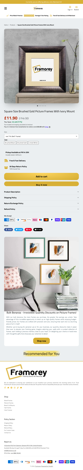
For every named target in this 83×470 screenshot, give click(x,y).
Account (70, 8)
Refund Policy (8, 428)
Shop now (41, 340)
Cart (76, 8)
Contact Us (7, 433)
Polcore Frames (8, 403)
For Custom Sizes (9, 430)
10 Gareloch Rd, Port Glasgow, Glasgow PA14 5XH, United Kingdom (23, 445)
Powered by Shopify (47, 466)
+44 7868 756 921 (16, 453)
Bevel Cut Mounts (9, 405)
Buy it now (41, 185)
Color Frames (8, 410)
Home (6, 25)
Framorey (38, 466)
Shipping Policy (8, 423)
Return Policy (8, 425)
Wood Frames (8, 401)
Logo (38, 8)
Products (12, 25)
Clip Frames (7, 408)
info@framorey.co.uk (10, 450)
